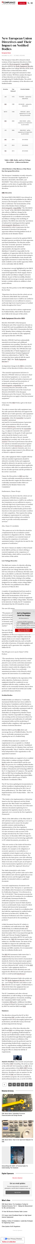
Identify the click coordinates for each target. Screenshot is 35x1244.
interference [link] (11, 426)
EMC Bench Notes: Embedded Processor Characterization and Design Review (13, 1114)
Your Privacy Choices (14, 1239)
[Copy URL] (30, 1084)
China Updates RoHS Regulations (11, 1226)
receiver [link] (4, 441)
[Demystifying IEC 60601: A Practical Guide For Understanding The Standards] (17, 1155)
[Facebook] (18, 1084)
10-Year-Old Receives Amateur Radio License (14, 1211)
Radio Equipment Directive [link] (24, 66)
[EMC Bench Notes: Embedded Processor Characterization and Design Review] (17, 1103)
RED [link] (3, 68)
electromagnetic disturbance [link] (11, 225)
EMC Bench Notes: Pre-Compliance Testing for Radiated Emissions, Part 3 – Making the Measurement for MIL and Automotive (17, 1206)
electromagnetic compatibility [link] (11, 208)
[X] (14, 1084)
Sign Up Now (17, 1192)
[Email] (22, 1084)
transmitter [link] (5, 418)
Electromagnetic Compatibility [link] (19, 64)
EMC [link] (5, 104)
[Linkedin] (10, 1084)
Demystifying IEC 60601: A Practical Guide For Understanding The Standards (15, 1167)
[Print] (26, 1084)
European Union (6, 53)
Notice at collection (9, 1242)
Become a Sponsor (17, 1178)
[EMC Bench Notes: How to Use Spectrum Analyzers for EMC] (17, 1129)
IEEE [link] (21, 1068)
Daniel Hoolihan (20, 55)
